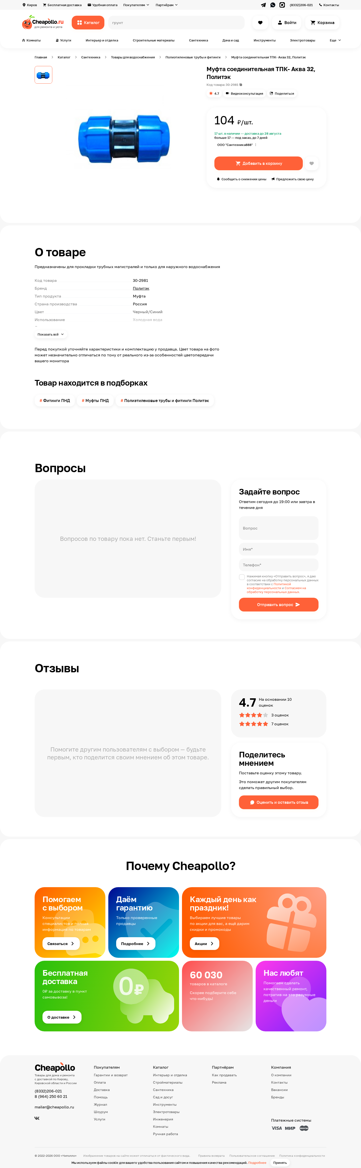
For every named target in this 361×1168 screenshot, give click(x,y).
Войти (290, 22)
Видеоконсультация (247, 93)
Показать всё (48, 334)
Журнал (100, 1104)
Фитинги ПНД (56, 400)
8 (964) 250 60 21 (51, 1096)
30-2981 (232, 85)
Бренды (277, 1097)
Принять (280, 1163)
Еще (333, 40)
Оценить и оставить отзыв (282, 802)
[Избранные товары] (260, 22)
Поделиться (284, 93)
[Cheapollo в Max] (282, 5)
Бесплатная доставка (65, 5)
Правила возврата (211, 1155)
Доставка (102, 1090)
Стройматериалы (167, 1082)
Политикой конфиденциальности (269, 586)
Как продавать (224, 1075)
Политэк (141, 288)
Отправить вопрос (275, 604)
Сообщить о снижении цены (244, 179)
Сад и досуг (163, 1097)
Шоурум (101, 1112)
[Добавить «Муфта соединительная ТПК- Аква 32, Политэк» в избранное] (312, 163)
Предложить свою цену (295, 179)
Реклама (219, 1082)
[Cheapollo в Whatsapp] (273, 5)
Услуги (99, 1119)
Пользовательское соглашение (252, 1155)
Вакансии (279, 1090)
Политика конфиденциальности (302, 1155)
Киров (32, 5)
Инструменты (265, 40)
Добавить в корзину (262, 163)
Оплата (100, 1082)
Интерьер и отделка (102, 40)
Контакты (331, 5)
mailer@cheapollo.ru (54, 1106)
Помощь (101, 1097)
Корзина (326, 22)
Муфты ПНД (97, 400)
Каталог (91, 22)
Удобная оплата (104, 5)
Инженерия (163, 1119)
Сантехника (198, 40)
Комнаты (160, 1126)
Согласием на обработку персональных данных (276, 590)
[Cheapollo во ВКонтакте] (37, 1118)
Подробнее (257, 1163)
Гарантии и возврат (111, 1075)
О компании (281, 1075)
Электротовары (302, 40)
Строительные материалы (153, 40)
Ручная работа (165, 1134)
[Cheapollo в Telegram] (263, 5)
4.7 (216, 93)
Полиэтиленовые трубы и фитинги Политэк (166, 400)
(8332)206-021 (301, 5)
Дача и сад (230, 40)
